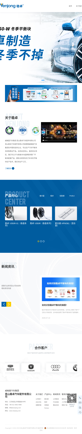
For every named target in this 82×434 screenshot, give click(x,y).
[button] (38, 241)
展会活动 (56, 405)
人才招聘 (64, 402)
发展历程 (38, 405)
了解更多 (8, 168)
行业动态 (56, 402)
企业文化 (38, 402)
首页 (70, 6)
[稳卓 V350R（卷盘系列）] (41, 213)
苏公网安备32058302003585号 (56, 428)
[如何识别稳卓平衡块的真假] (41, 93)
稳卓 (52, 196)
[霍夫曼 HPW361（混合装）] (66, 213)
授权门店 (64, 405)
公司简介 (38, 399)
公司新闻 (56, 399)
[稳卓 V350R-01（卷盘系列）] (16, 213)
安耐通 (62, 196)
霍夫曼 (42, 196)
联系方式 (64, 399)
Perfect (72, 196)
